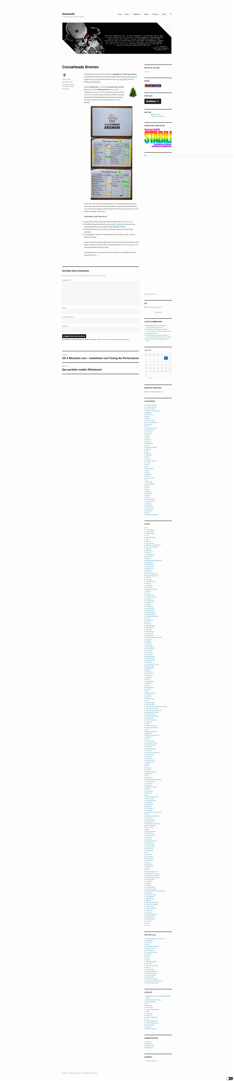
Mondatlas (148, 770)
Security (148, 497)
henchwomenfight (150, 702)
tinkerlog (148, 883)
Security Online (150, 848)
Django (148, 436)
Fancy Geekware (150, 647)
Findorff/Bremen (150, 950)
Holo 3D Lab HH (150, 704)
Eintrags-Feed (149, 1044)
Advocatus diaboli (150, 409)
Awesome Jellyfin (150, 554)
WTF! (147, 512)
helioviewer (149, 954)
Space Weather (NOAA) (151, 979)
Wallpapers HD (149, 898)
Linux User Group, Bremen (152, 1009)
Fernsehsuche (149, 654)
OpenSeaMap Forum (151, 800)
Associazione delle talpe (152, 547)
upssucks (148, 333)
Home (120, 14)
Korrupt (148, 335)
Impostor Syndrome (151, 714)
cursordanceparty (150, 608)
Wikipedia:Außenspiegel (152, 902)
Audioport (148, 552)
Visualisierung (149, 509)
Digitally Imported (150, 626)
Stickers (148, 862)
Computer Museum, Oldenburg (153, 1000)
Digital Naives (149, 432)
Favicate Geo (149, 650)
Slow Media (149, 854)
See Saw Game (149, 850)
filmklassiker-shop (150, 658)
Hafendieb (148, 697)
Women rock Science (151, 908)
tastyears (148, 868)
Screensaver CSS (150, 846)
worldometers (149, 910)
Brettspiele (148, 570)
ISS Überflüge (158, 312)
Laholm (148, 956)
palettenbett (149, 806)
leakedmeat (149, 747)
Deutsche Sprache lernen (152, 616)
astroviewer (149, 942)
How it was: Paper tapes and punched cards (156, 706)
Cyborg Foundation (151, 612)
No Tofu (148, 789)
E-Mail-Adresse (68, 317)
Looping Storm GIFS (151, 962)
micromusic (149, 768)
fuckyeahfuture (149, 674)
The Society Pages (150, 879)
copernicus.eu (149, 599)
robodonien (149, 837)
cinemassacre (149, 585)
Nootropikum (149, 791)
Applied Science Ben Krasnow (153, 545)
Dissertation (149, 434)
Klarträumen (149, 733)
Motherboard (149, 773)
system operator (66, 79)
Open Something (150, 484)
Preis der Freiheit (150, 1025)
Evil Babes (148, 641)
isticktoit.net (149, 722)
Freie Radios (149, 672)
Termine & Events (150, 501)
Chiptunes (148, 583)
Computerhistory (150, 595)
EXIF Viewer (149, 643)
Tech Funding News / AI (152, 871)
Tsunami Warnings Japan (152, 983)
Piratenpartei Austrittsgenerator (153, 812)
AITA (147, 535)
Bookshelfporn (149, 562)
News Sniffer (149, 785)
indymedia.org (149, 718)
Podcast (148, 486)
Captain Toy (149, 579)
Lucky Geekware (150, 754)
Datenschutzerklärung (74, 1073)
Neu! (147, 480)
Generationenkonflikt (151, 447)
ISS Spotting (149, 1005)
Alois (147, 539)
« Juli (150, 378)
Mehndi (148, 764)
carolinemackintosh (151, 581)
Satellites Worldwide (151, 841)
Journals (148, 459)
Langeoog (148, 960)
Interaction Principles (151, 720)
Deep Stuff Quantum (151, 614)
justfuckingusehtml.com (152, 727)
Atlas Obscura (149, 551)
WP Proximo (149, 510)
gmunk (147, 685)
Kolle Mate (148, 737)
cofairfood (148, 591)
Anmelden (148, 1042)
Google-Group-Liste (116, 224)
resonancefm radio (150, 835)
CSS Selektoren (150, 606)
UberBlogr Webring (151, 1061)
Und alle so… (149, 893)
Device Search (149, 620)
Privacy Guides (149, 827)
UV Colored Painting (151, 895)
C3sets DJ (148, 577)
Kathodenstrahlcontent (151, 731)
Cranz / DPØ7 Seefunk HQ (152, 946)
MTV (147, 775)
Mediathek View (150, 762)
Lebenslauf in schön (151, 748)
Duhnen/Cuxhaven (150, 948)
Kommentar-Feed (150, 1046)
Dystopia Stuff (149, 633)
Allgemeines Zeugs (150, 537)
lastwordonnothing (150, 745)
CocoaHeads (65, 84)
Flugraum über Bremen (151, 952)
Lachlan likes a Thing (151, 743)
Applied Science (150, 543)
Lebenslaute (149, 750)
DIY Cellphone (149, 627)
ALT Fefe (148, 541)
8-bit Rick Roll (149, 529)
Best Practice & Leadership (152, 411)
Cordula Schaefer (150, 601)
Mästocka (148, 967)
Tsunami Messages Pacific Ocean (154, 981)
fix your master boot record (152, 664)
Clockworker (149, 587)
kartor (147, 729)
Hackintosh (149, 695)
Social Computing (150, 499)
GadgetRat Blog (150, 681)
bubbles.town (149, 572)
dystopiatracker (150, 635)
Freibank (148, 670)
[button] (171, 14)
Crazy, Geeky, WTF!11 (151, 428)
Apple (146, 14)
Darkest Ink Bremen (151, 1002)
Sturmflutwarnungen (151, 1028)
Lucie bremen (149, 1013)
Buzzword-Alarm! (150, 420)
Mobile (72, 86)
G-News (148, 679)
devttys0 (148, 622)
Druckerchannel (150, 631)
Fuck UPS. (154, 333)
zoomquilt (148, 921)
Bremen (155, 14)
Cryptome (148, 604)
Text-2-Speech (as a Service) (153, 873)
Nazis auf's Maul (150, 478)
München (148, 476)
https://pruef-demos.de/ (150, 294)
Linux (147, 464)
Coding (148, 426)
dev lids (148, 618)
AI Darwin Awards (150, 533)
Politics (148, 487)
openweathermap (150, 969)
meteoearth (148, 963)
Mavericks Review (150, 760)
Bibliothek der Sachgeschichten (154, 560)
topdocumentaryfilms (151, 889)
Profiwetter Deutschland (152, 971)
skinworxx (148, 1027)
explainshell (149, 645)
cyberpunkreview (150, 610)
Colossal (148, 593)
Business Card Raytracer (152, 574)
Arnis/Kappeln (149, 940)
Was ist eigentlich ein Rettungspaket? (162, 331)
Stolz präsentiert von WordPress (89, 1073)
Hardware (148, 453)
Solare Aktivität (150, 977)
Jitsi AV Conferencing (151, 725)
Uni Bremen (149, 505)
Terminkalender (95, 82)
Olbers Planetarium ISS (151, 1021)
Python (147, 489)
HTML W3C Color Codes (152, 708)
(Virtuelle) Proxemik (151, 407)
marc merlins (149, 758)
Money (147, 472)
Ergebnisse (148, 439)
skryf (147, 852)
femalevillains (149, 652)
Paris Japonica (149, 808)
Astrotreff (148, 549)
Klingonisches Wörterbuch (152, 735)
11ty (147, 528)
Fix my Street (149, 662)
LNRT (147, 1011)
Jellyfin (148, 724)
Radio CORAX (149, 833)
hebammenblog (150, 699)
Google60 (148, 689)
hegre (147, 700)
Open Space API (150, 798)
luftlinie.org (149, 1015)
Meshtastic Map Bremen (152, 1017)
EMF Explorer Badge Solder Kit (154, 637)
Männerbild (149, 777)
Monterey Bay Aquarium (152, 965)
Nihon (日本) (149, 482)
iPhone (71, 84)
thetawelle (68, 14)
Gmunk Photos (149, 687)
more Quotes (146, 71)
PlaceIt (147, 814)
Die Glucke (148, 624)
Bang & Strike (149, 556)
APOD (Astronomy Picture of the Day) (155, 938)
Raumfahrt (148, 491)
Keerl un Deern (149, 1007)
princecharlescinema (151, 825)
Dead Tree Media (150, 430)
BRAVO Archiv (149, 564)
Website (65, 326)
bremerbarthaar (149, 568)
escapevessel (149, 639)
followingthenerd (150, 668)
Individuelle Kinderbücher (152, 716)
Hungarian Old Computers (152, 712)
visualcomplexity (150, 896)
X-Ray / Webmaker (150, 916)
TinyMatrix (149, 885)
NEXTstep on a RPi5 (151, 787)
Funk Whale (149, 675)
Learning (64, 86)
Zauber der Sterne (150, 918)
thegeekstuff (149, 881)
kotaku (147, 739)
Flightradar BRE (150, 666)
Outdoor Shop (149, 804)
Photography (149, 810)
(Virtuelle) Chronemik (151, 405)
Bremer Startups (150, 566)
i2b (147, 1004)
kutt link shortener (150, 741)
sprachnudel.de (149, 858)
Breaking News (149, 414)
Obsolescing (149, 793)
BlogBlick (148, 412)
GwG (147, 691)
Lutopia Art (149, 756)
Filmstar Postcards (150, 660)
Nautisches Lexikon (151, 781)
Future (147, 445)
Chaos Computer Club (151, 422)
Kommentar (67, 280)
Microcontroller (150, 468)
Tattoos (148, 870)
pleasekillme (149, 818)
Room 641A (149, 839)
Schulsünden (149, 493)
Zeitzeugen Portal (150, 920)
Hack (147, 451)
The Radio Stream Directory (153, 877)
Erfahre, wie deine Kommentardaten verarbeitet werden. (113, 339)
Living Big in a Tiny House (153, 752)
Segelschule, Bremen (151, 975)
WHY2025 (148, 900)
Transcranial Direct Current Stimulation (155, 891)
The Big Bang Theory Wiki (152, 875)
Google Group (95, 79)
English (148, 437)
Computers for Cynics (151, 597)
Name (64, 308)
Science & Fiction (150, 845)
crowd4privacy (149, 602)
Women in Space (150, 906)
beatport (148, 558)
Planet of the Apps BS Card (152, 816)
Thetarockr (148, 503)
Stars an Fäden (149, 860)
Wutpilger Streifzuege (151, 914)
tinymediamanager (150, 887)
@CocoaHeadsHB (121, 79)
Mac (68, 86)
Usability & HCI (150, 507)
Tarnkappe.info (149, 866)
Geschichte (148, 449)
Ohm (147, 795)
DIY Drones (149, 629)
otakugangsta (149, 802)
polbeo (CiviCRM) (150, 820)
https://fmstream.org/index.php (153, 710)
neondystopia (149, 783)
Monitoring (149, 474)
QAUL (147, 829)
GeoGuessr (148, 683)
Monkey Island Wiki (151, 772)
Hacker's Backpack (150, 693)
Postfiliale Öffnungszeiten (152, 1023)
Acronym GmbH (150, 531)
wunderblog (149, 912)
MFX (147, 766)
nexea (147, 1019)
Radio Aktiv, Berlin (151, 831)
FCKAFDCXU (149, 443)
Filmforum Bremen (150, 656)
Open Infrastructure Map (152, 797)
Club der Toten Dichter (151, 589)
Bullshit (148, 418)
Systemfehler (149, 864)
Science (148, 495)
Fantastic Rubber (150, 649)
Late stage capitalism (151, 461)
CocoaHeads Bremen (131, 77)
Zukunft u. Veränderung (152, 514)
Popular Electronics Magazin (153, 823)
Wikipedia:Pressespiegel (152, 904)
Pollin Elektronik (150, 822)
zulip (147, 923)
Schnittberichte (149, 843)
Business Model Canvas (152, 576)
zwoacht (148, 925)
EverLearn (148, 441)
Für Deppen (149, 677)
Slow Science (149, 856)
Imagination (149, 455)
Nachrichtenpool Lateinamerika (154, 779)
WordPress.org (149, 1047)
